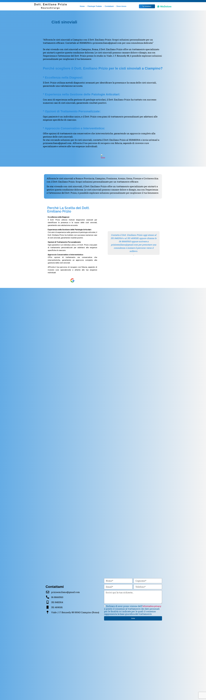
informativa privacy (151, 606)
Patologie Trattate (95, 6)
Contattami (109, 6)
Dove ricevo (121, 6)
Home (82, 6)
